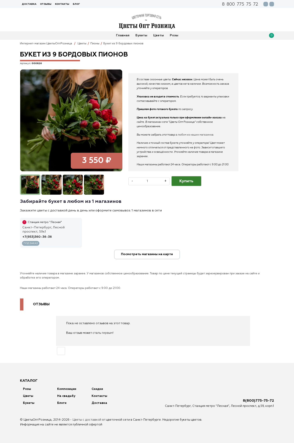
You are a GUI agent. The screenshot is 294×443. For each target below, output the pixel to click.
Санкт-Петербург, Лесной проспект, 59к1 (43, 229)
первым (107, 332)
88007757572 (240, 5)
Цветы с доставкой (86, 419)
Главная (122, 35)
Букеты (141, 35)
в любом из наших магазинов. (195, 135)
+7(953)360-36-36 (37, 237)
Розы (174, 35)
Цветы (158, 35)
